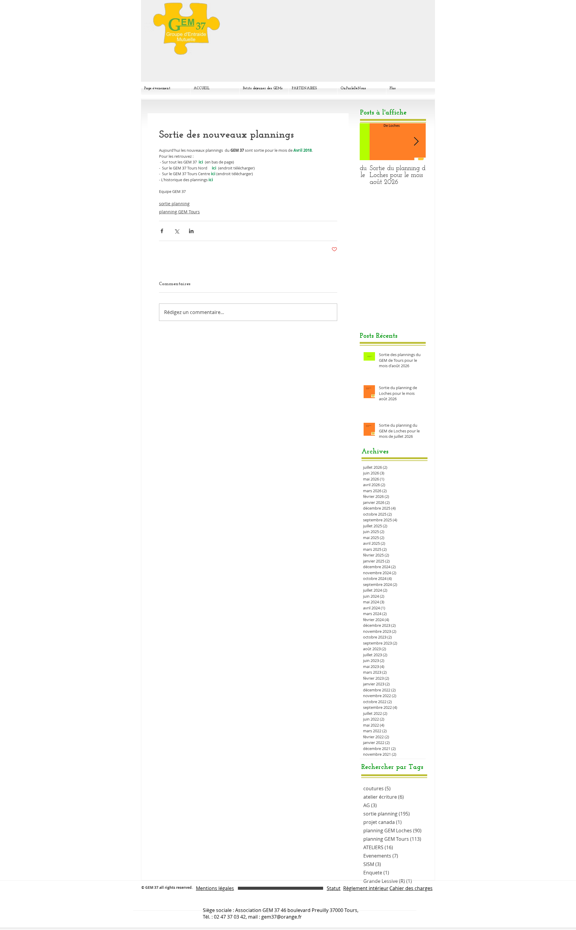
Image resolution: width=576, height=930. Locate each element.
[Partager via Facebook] (162, 231)
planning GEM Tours (179, 212)
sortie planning (174, 203)
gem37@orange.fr (281, 916)
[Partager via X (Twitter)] (176, 231)
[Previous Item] (369, 141)
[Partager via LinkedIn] (191, 231)
